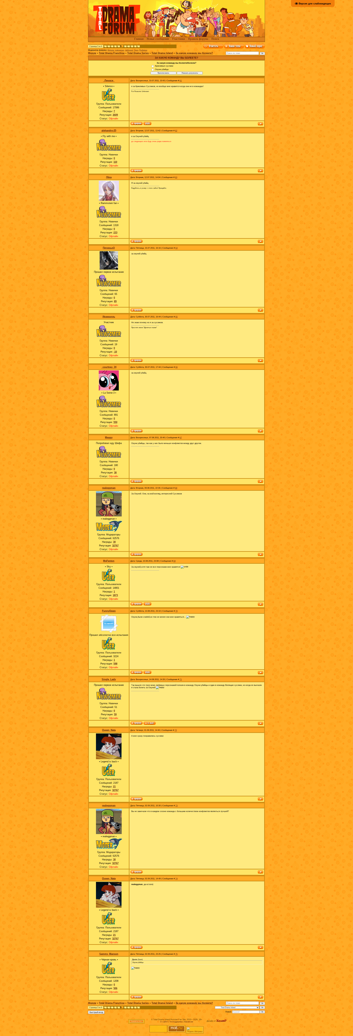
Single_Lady (109, 679)
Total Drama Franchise (111, 53)
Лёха (109, 177)
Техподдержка (176, 1022)
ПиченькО (109, 247)
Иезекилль (109, 316)
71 (181, 679)
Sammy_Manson (108, 954)
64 (176, 248)
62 (176, 130)
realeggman (119, 50)
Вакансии (188, 1022)
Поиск (215, 38)
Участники (178, 38)
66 (176, 367)
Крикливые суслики (164, 66)
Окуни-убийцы (162, 69)
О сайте (164, 1022)
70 (176, 611)
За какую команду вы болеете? (194, 53)
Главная (139, 38)
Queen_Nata (109, 730)
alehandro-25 (108, 130)
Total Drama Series (138, 53)
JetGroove (129, 50)
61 (181, 80)
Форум (92, 53)
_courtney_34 (108, 367)
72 (176, 730)
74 (176, 878)
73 (176, 805)
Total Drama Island (162, 53)
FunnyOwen (109, 610)
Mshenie (111, 50)
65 (176, 317)
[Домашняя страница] (147, 124)
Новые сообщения (158, 38)
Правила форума (198, 38)
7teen (136, 50)
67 (181, 437)
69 (174, 561)
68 (176, 488)
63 (176, 177)
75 (176, 954)
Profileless (143, 50)
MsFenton (108, 560)
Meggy (109, 437)
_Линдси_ (109, 80)
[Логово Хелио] (221, 1021)
